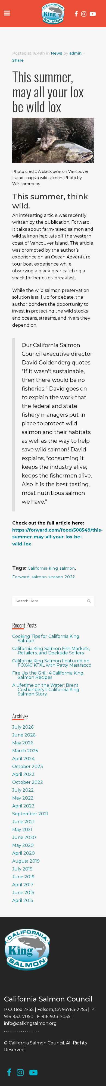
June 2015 (23, 892)
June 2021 (23, 821)
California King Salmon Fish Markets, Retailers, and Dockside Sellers (51, 651)
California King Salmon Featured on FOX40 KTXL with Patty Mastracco (51, 663)
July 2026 (22, 727)
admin (75, 53)
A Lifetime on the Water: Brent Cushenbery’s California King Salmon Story (45, 690)
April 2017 (22, 884)
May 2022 (22, 798)
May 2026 (22, 742)
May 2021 (22, 829)
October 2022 (27, 782)
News (56, 53)
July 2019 (22, 869)
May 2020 (23, 845)
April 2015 (22, 900)
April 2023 (23, 774)
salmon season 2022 (53, 577)
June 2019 (23, 876)
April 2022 (23, 806)
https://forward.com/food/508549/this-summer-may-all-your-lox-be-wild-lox (57, 537)
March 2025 (25, 750)
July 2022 (23, 790)
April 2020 (23, 853)
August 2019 (26, 861)
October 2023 (27, 766)
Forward (21, 577)
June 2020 (24, 837)
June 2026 (23, 735)
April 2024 (23, 758)
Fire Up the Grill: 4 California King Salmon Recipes (47, 675)
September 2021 (30, 813)
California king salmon (51, 568)
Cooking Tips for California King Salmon (45, 638)
